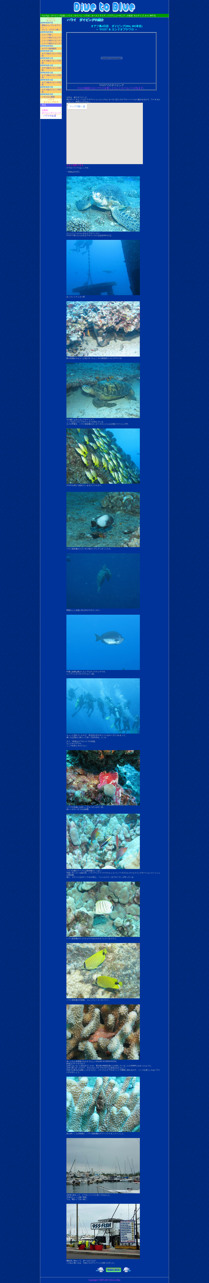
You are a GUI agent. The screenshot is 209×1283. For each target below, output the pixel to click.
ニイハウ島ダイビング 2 (52, 40)
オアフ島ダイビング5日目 (51, 83)
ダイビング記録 (58, 15)
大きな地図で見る (75, 165)
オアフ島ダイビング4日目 (51, 76)
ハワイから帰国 (48, 97)
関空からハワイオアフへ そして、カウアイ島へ (51, 27)
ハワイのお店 (49, 116)
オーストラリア (98, 15)
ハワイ (70, 15)
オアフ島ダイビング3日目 (51, 69)
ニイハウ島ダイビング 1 (52, 38)
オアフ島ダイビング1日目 (51, 55)
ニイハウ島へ (47, 35)
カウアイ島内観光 (49, 48)
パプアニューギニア (116, 15)
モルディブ (139, 15)
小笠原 (130, 15)
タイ (147, 15)
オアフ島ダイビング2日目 (51, 62)
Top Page (46, 15)
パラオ (87, 15)
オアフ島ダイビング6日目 (51, 91)
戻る (44, 105)
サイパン (78, 15)
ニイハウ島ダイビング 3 (52, 43)
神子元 (153, 15)
